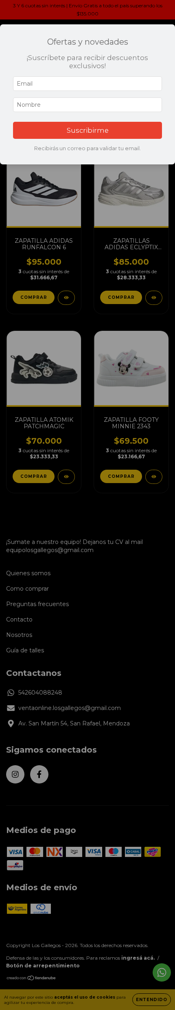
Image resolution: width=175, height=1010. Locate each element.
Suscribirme (88, 130)
